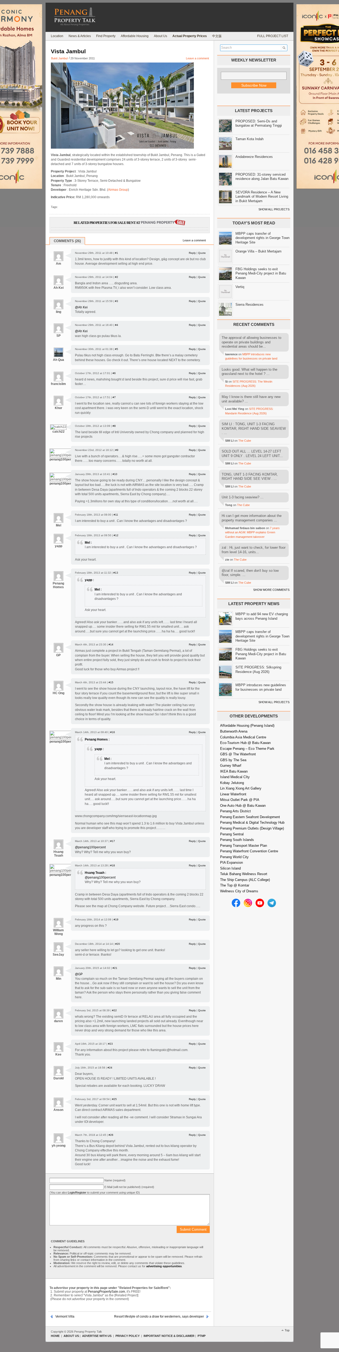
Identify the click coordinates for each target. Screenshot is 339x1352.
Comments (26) (67, 241)
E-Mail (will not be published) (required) (129, 1187)
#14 (111, 644)
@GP (79, 974)
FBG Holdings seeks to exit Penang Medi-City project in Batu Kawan (260, 273)
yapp (88, 580)
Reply (192, 252)
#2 (116, 277)
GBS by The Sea (233, 760)
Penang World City (234, 857)
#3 (116, 301)
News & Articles (80, 36)
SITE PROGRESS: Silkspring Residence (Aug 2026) (258, 669)
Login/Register (77, 1192)
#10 (115, 474)
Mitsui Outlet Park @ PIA (239, 800)
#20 (117, 943)
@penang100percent (90, 847)
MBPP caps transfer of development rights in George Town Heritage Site (262, 238)
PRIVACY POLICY (127, 1335)
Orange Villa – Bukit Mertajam (258, 251)
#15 (111, 682)
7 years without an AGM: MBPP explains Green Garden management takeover (252, 532)
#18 (112, 865)
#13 (115, 572)
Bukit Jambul (59, 58)
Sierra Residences (249, 305)
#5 (116, 349)
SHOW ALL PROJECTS (273, 209)
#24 (110, 1067)
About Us (160, 36)
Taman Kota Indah (249, 139)
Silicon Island (230, 868)
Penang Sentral (232, 834)
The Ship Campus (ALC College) (245, 880)
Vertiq (239, 287)
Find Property (105, 36)
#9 (116, 450)
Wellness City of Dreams (239, 891)
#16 (112, 732)
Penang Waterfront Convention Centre (249, 851)
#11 (116, 514)
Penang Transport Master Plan (243, 846)
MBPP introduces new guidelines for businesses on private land (260, 687)
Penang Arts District (235, 811)
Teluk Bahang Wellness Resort (243, 874)
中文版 (217, 36)
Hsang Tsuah (94, 873)
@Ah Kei (81, 307)
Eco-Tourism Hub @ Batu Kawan (245, 743)
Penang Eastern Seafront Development (250, 817)
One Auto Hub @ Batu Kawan (243, 806)
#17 (112, 841)
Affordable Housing (135, 36)
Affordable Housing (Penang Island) (247, 726)
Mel (87, 542)
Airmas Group (118, 190)
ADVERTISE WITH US (96, 1335)
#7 (114, 397)
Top (287, 1330)
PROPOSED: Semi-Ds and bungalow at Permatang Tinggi (258, 123)
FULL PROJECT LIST (272, 36)
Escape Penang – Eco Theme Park (247, 749)
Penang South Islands (237, 840)
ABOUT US (71, 1335)
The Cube (244, 440)
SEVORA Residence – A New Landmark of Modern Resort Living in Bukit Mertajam (261, 196)
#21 (115, 968)
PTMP (202, 1335)
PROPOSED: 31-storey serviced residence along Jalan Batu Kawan (261, 176)
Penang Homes (96, 739)
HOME (55, 1335)
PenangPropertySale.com (106, 1291)
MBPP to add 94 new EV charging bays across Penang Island (261, 616)
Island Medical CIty (235, 777)
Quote (202, 252)
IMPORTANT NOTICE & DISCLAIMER (169, 1335)
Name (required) (115, 1180)
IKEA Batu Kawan (234, 771)
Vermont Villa (64, 1316)
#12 (116, 535)
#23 (110, 1043)
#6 (114, 373)
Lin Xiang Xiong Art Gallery (240, 788)
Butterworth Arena (233, 731)
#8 (114, 425)
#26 (111, 1134)
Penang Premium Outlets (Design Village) (252, 828)
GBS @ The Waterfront (238, 754)
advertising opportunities (164, 1266)
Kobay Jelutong (232, 783)
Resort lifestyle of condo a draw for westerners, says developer (159, 1316)
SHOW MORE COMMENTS (271, 589)
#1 (116, 252)
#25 (114, 1099)
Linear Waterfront (233, 794)
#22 (114, 1010)
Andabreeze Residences (254, 157)
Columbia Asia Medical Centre (243, 737)
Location (57, 36)
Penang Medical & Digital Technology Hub (252, 823)
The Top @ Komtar (234, 885)
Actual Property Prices (189, 36)
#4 (116, 324)
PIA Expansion (231, 863)
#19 (116, 919)
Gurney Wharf (230, 766)
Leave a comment (197, 58)
